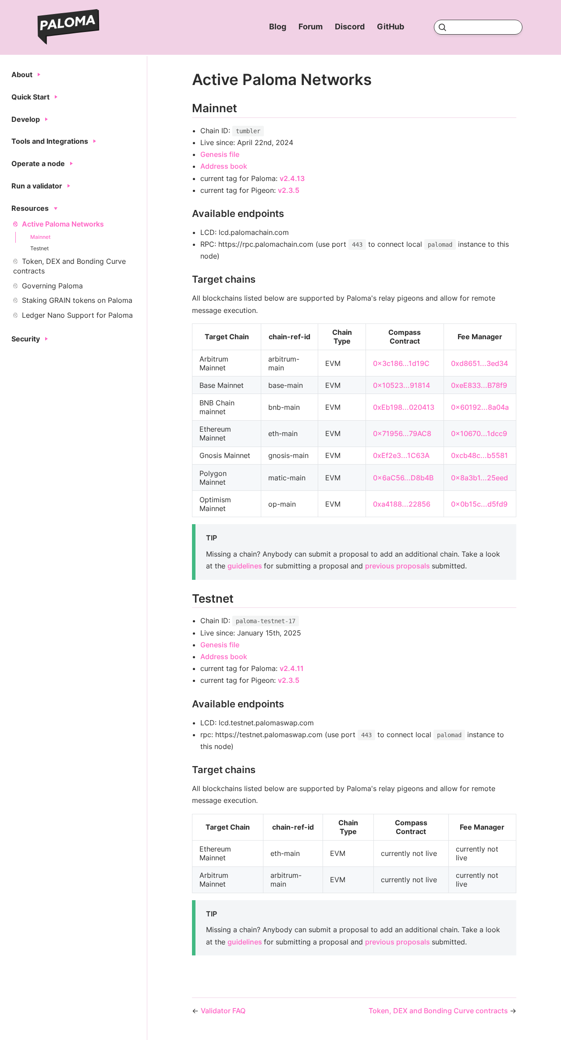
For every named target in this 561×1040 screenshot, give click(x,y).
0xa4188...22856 (401, 504)
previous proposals (398, 565)
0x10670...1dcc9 (479, 433)
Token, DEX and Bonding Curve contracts (69, 266)
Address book (223, 166)
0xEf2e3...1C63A (401, 455)
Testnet (39, 248)
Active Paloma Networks (63, 224)
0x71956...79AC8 (402, 433)
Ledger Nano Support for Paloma (77, 315)
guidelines (245, 565)
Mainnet (40, 237)
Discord (350, 27)
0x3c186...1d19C (401, 363)
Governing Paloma (52, 285)
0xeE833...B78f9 (479, 385)
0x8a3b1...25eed (479, 477)
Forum (311, 27)
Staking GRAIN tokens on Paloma (77, 300)
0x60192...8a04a (480, 407)
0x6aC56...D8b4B (403, 477)
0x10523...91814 (401, 385)
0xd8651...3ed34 (479, 363)
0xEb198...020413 (403, 407)
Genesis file (219, 154)
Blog (278, 27)
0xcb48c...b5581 (479, 455)
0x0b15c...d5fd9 (479, 504)
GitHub (391, 27)
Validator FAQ (223, 1010)
